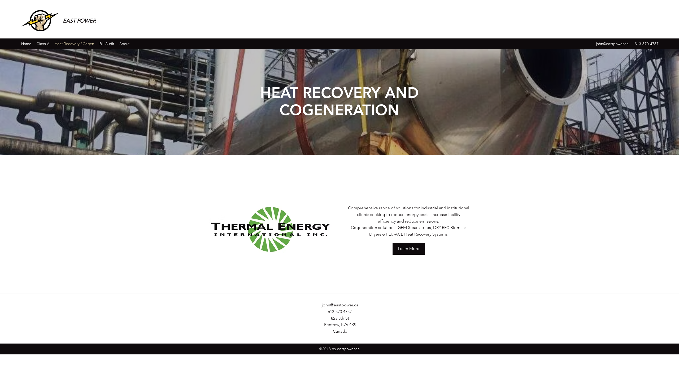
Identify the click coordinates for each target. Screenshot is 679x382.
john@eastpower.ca (612, 43)
